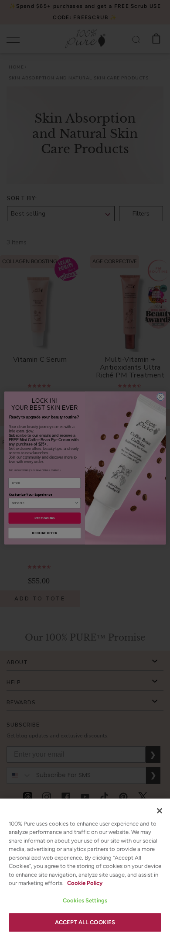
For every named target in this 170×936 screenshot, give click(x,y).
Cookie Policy (84, 883)
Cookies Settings (85, 900)
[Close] (159, 810)
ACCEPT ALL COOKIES (85, 922)
